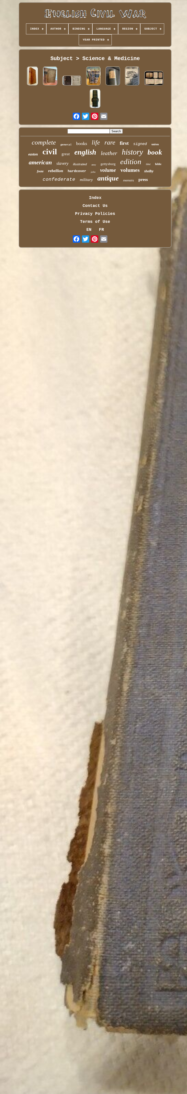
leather (109, 153)
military (86, 179)
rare (109, 142)
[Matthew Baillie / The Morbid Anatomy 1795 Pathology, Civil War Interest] (32, 76)
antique (108, 178)
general (66, 144)
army (93, 164)
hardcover (77, 171)
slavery (62, 163)
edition (130, 162)
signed (140, 144)
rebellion (55, 170)
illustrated (80, 164)
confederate (59, 179)
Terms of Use (95, 221)
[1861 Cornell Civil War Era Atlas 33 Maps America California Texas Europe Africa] (154, 79)
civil (49, 151)
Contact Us (95, 206)
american (40, 162)
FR (101, 229)
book (155, 152)
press (143, 179)
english (85, 152)
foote (40, 171)
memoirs (128, 180)
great (66, 154)
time (148, 164)
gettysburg (108, 164)
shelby (148, 171)
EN (88, 229)
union (155, 144)
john (93, 171)
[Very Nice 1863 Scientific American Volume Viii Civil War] (132, 76)
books (81, 143)
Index (95, 198)
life (96, 142)
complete (44, 142)
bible (158, 164)
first (124, 143)
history (132, 152)
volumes (130, 170)
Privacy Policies (95, 213)
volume (108, 170)
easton (33, 154)
